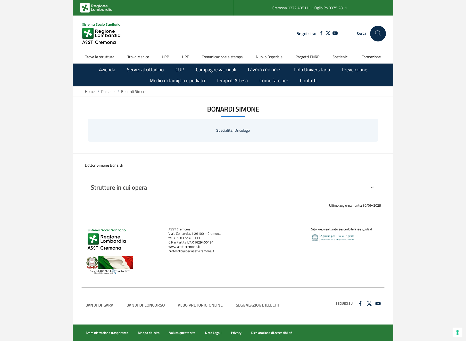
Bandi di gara (99, 305)
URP (165, 57)
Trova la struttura (99, 57)
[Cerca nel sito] (378, 33)
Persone (108, 91)
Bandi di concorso (145, 305)
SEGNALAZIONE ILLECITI (258, 305)
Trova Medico (138, 57)
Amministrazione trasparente (107, 332)
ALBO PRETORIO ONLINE (200, 305)
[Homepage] (102, 33)
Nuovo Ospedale (269, 57)
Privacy (236, 332)
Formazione (371, 57)
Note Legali (213, 332)
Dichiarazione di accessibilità (271, 332)
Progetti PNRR (308, 57)
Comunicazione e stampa (222, 57)
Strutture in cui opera (119, 187)
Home (90, 91)
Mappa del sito (148, 332)
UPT (185, 57)
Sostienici (341, 57)
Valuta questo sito (182, 332)
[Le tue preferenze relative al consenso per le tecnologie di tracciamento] (457, 332)
